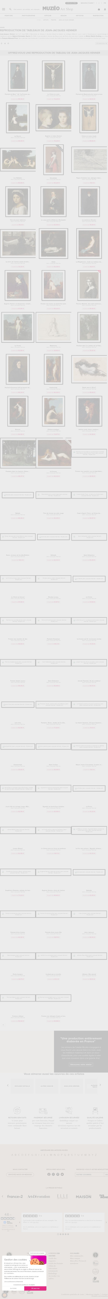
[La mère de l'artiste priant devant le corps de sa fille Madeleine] (20, 257)
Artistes (80, 15)
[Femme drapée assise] (18, 663)
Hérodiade (53, 178)
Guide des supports (52, 1259)
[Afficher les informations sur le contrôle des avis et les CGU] (16, 1226)
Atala (53, 262)
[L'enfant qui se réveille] (53, 956)
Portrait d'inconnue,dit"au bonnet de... (18, 388)
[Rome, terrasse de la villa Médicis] (18, 537)
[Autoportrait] (18, 746)
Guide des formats (56, 1263)
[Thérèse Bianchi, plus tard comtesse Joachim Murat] (89, 300)
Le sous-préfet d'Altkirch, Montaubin (53, 220)
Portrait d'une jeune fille (53, 933)
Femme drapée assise (17, 681)
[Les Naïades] (20, 171)
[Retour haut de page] (3, 1025)
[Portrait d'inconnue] (53, 621)
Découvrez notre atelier (81, 1065)
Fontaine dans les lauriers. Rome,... (18, 472)
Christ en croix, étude (89, 136)
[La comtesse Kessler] (89, 216)
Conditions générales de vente (72, 1294)
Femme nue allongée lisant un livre (53, 1016)
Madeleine (53, 346)
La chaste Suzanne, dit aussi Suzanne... (89, 723)
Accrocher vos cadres (54, 1277)
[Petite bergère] (18, 956)
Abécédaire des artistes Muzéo (54, 1150)
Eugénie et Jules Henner (53, 136)
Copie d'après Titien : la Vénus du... (89, 514)
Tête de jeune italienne (18, 220)
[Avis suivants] (106, 1222)
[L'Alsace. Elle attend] (89, 956)
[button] (4, 1295)
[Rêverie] (17, 426)
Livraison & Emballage (53, 1272)
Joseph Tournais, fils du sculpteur (89, 681)
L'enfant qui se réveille (53, 975)
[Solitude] (53, 536)
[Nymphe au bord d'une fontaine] (53, 789)
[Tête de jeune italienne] (17, 216)
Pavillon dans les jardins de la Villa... (89, 346)
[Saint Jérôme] (53, 746)
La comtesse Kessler (89, 220)
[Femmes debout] (18, 998)
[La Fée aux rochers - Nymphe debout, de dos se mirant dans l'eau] (89, 831)
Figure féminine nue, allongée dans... (89, 178)
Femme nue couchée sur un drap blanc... (89, 472)
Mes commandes (76, 1256)
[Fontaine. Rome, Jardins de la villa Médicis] (53, 705)
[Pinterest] (58, 1175)
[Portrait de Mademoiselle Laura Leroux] (89, 90)
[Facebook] (49, 1175)
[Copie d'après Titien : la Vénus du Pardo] (89, 495)
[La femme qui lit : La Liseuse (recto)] (89, 621)
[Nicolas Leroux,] (53, 579)
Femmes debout (18, 1016)
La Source (18, 136)
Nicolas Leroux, (53, 597)
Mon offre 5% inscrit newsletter (78, 1262)
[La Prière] (89, 788)
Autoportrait (18, 765)
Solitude (53, 555)
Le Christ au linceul (18, 597)
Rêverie (18, 430)
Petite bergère (18, 975)
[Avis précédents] (19, 1222)
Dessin (64, 15)
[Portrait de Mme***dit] (18, 90)
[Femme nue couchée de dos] (18, 621)
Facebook (1, 43)
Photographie (28, 15)
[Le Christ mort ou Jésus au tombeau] (53, 831)
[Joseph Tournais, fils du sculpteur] (89, 663)
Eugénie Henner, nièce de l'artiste (53, 891)
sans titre (18, 723)
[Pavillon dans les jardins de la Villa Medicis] (89, 342)
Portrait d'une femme (18, 933)
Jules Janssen (89, 933)
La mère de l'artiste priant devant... (18, 262)
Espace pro (71, 3)
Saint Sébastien (89, 555)
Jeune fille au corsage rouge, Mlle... (18, 807)
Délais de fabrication (53, 1267)
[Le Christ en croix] (53, 90)
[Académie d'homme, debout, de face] (18, 873)
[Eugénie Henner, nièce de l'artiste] (53, 873)
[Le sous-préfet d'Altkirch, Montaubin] (53, 216)
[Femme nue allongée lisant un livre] (53, 998)
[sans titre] (17, 704)
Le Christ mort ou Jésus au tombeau (53, 849)
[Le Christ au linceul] (18, 579)
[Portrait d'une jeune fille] (53, 915)
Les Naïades (18, 178)
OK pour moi (35, 1288)
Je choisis (13, 1288)
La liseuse (53, 472)
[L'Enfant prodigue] (53, 426)
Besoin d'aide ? (87, 3)
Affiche (47, 15)
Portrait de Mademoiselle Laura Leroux (89, 95)
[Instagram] (54, 1175)
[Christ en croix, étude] (89, 132)
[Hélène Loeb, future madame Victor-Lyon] (89, 426)
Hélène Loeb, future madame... (89, 430)
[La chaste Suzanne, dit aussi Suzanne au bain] (89, 705)
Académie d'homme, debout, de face (17, 891)
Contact (105, 1294)
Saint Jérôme (53, 765)
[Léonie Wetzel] (18, 831)
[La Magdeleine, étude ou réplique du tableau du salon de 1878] (89, 258)
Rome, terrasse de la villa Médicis (17, 555)
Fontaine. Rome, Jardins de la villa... (53, 723)
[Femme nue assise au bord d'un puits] (53, 300)
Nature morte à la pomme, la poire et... (89, 765)
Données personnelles (100, 1296)
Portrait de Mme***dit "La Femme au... (18, 95)
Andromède (53, 388)
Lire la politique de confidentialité (13, 1281)
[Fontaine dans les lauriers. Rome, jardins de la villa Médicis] (19, 468)
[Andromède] (53, 384)
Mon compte (75, 1258)
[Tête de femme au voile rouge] (53, 495)
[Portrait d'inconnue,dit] (18, 384)
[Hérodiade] (53, 174)
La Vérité (18, 346)
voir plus (35, 1222)
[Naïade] (18, 495)
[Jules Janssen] (89, 915)
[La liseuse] (55, 468)
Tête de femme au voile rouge (53, 514)
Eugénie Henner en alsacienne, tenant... (17, 304)
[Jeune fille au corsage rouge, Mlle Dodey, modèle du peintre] (18, 789)
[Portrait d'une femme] (18, 915)
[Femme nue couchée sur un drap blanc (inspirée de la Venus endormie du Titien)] (89, 454)
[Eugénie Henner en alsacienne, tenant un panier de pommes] (18, 300)
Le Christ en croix (53, 95)
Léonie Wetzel (18, 849)
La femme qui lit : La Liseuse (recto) (89, 639)
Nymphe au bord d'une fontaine (53, 807)
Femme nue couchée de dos (17, 639)
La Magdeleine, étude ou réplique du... (89, 262)
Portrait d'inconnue (53, 639)
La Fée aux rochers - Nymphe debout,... (89, 849)
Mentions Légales (93, 1294)
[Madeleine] (54, 342)
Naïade (18, 514)
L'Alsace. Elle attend (89, 975)
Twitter (4, 43)
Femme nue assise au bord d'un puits (53, 304)
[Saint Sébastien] (89, 537)
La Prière (89, 807)
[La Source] (18, 132)
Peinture (9, 15)
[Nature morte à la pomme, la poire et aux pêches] (89, 747)
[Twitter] (63, 1175)
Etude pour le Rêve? (89, 388)
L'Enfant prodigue (53, 430)
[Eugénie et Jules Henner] (56, 130)
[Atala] (53, 258)
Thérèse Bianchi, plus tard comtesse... (89, 304)
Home (39, 20)
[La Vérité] (17, 342)
